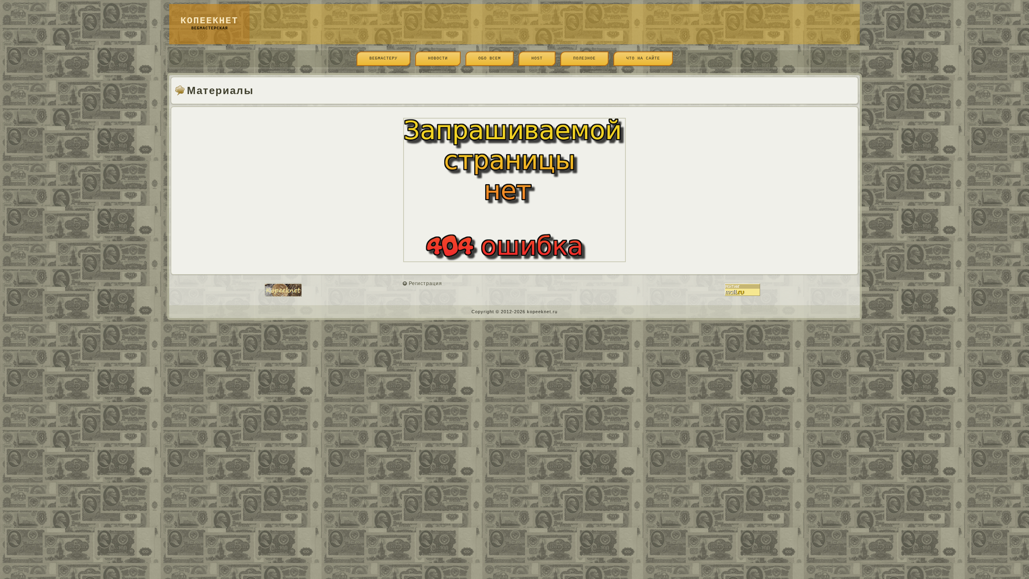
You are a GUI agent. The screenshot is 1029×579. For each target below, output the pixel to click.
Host (537, 58)
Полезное (584, 58)
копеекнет (209, 21)
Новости (438, 58)
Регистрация (425, 283)
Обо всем (489, 58)
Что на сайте (643, 58)
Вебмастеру (383, 58)
